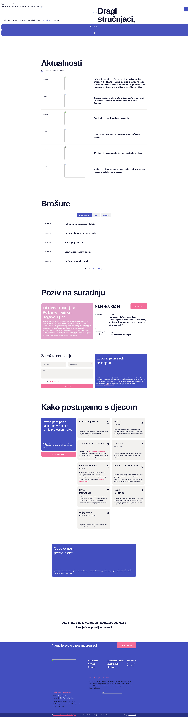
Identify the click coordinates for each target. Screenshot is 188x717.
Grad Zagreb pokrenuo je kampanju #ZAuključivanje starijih (117, 135)
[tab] (42, 70)
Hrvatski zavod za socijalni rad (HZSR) (98, 451)
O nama (22, 20)
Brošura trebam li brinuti (76, 261)
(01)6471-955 (18, 4)
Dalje (101, 269)
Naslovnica (6, 20)
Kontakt (56, 20)
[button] (186, 9)
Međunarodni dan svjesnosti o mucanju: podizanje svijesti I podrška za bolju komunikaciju (119, 170)
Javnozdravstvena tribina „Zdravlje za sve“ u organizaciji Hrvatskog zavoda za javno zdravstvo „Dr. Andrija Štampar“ (119, 101)
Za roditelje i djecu (34, 20)
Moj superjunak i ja (74, 242)
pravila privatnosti (54, 381)
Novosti (15, 20)
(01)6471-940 (8, 4)
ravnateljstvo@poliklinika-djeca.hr (105, 385)
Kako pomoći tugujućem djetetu (80, 224)
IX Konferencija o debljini (120, 335)
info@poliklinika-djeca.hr (67, 698)
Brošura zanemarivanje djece (79, 252)
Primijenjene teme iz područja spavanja (111, 118)
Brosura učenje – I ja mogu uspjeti (81, 233)
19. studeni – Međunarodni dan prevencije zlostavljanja (118, 153)
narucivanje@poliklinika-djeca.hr (12, 8)
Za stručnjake (47, 20)
